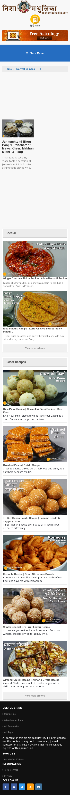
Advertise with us (13, 719)
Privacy (8, 775)
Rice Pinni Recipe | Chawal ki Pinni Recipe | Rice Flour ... (32, 410)
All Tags (8, 732)
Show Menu (37, 53)
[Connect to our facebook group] (14, 786)
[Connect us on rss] (30, 786)
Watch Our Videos (14, 759)
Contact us (10, 713)
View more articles (35, 348)
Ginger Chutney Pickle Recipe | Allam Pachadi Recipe (35, 278)
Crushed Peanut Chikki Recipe (21, 465)
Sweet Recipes (16, 362)
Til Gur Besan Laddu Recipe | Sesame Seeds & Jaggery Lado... (31, 519)
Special (11, 233)
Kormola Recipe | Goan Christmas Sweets (28, 574)
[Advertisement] (35, 97)
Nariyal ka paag (25, 69)
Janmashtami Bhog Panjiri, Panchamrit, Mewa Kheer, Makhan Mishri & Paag (18, 146)
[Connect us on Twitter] (22, 786)
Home (8, 69)
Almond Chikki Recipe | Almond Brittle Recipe (31, 680)
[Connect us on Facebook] (6, 786)
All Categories (11, 726)
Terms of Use (11, 769)
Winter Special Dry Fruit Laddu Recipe (26, 627)
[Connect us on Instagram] (38, 786)
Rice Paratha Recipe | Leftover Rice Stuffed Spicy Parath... (32, 330)
